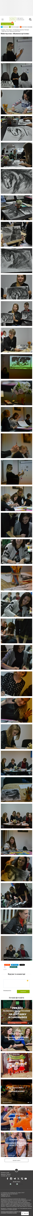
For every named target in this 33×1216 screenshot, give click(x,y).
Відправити (23, 991)
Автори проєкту (16, 1181)
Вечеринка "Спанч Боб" (16, 1117)
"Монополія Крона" (7, 1102)
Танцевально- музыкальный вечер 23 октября (16, 1038)
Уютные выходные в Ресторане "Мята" (16, 1012)
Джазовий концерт (16, 1091)
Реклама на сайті (5, 1172)
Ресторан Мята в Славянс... (9, 1023)
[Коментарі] (6, 969)
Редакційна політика (12, 1212)
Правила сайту (17, 1211)
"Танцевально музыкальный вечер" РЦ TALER (16, 1144)
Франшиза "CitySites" (6, 1174)
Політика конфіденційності (7, 1211)
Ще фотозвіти (16, 1160)
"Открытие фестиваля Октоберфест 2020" (16, 1064)
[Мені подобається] (4, 969)
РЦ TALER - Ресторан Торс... (9, 1076)
